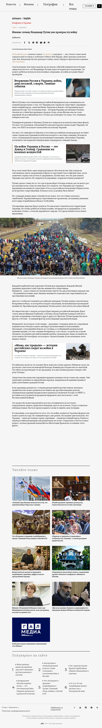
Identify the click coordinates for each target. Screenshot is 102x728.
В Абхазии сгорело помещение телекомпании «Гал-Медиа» (29, 645)
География (50, 4)
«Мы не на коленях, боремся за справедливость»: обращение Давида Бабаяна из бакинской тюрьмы (71, 609)
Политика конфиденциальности (16, 711)
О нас (4, 707)
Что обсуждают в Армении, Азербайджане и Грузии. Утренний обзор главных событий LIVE (29, 537)
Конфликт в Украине (21, 23)
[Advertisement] (51, 447)
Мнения (29, 4)
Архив (15, 27)
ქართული (17, 18)
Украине (23, 54)
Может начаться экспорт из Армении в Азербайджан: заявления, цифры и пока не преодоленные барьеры (28, 574)
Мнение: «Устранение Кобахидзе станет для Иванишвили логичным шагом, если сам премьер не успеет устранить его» (30, 610)
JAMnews (16, 37)
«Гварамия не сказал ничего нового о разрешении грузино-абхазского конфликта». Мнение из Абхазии (70, 574)
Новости (11, 4)
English (27, 18)
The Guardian (18, 62)
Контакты (13, 707)
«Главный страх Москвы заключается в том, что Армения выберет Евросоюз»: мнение (30, 504)
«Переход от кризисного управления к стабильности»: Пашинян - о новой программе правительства (69, 538)
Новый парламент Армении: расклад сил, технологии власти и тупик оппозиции (67, 504)
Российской (47, 54)
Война (15, 54)
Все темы (73, 7)
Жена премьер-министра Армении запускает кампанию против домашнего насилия (24, 669)
